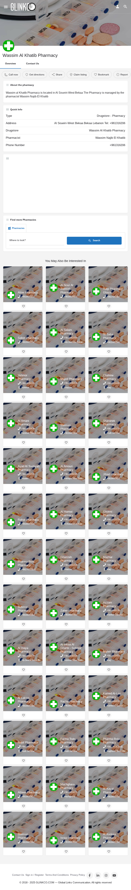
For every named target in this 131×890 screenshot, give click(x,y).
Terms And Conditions (57, 874)
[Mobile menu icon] (5, 7)
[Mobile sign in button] (117, 6)
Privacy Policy (77, 874)
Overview (10, 63)
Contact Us (32, 63)
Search (96, 240)
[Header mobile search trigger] (125, 6)
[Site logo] (23, 7)
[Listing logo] (8, 46)
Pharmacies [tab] (18, 228)
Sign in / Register (34, 874)
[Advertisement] (65, 186)
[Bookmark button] (23, 306)
